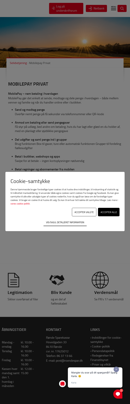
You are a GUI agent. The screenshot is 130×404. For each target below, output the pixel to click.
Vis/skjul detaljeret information (65, 222)
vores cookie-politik (20, 203)
